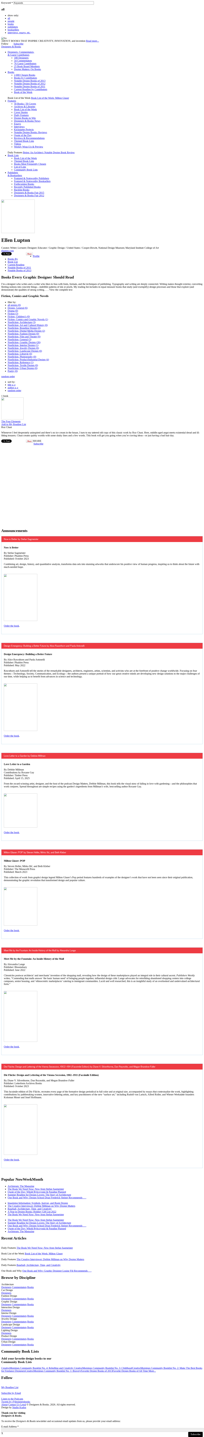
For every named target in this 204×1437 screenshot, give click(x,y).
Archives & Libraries (24, 106)
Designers (6, 1287)
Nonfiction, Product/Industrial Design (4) (28, 359)
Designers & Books (11, 46)
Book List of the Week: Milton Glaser (50, 98)
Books (11, 72)
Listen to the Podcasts (12, 1398)
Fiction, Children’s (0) (19, 316)
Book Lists (13, 155)
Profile (36, 256)
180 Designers (21, 57)
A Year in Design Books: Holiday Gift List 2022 (32, 1211)
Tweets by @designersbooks (15, 1401)
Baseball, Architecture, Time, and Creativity (30, 1208)
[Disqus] (102, 485)
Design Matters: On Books (27, 69)
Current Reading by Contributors (30, 89)
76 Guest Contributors (25, 63)
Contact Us (14, 1404)
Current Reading (16, 264)
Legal (23, 1404)
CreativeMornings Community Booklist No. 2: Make (159, 1368)
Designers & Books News (27, 121)
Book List (13, 261)
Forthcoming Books (24, 184)
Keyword (7, 2)
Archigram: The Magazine (21, 1186)
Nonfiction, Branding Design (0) (24, 328)
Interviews (19, 126)
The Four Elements (11, 421)
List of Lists (20, 166)
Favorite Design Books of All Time (131, 1371)
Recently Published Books (27, 187)
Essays (17, 123)
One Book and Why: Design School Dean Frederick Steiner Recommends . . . (47, 1197)
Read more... (92, 41)
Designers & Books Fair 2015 (29, 192)
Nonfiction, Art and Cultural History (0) (28, 325)
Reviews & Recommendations (29, 138)
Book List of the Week (25, 109)
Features (12, 100)
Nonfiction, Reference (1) (20, 362)
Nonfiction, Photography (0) (22, 356)
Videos (17, 144)
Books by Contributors (25, 78)
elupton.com (7, 250)
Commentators (19, 1287)
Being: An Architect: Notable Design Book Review (49, 152)
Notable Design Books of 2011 (29, 86)
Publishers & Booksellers (15, 174)
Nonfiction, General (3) (19, 339)
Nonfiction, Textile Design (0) (23, 365)
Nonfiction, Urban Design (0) (22, 368)
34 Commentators (23, 60)
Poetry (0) (13, 371)
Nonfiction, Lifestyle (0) (20, 353)
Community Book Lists (26, 169)
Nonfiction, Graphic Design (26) (24, 342)
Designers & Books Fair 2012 (29, 195)
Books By (13, 259)
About (4, 1404)
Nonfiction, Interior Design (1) (23, 345)
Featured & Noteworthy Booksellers (32, 181)
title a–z (11, 384)
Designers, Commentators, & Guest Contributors (21, 53)
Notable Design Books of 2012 (29, 83)
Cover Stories (21, 112)
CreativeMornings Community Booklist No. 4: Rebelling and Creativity (37, 1368)
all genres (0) (14, 305)
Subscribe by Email (11, 1393)
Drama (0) (13, 310)
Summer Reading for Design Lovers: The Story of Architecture (39, 1194)
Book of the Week (23, 92)
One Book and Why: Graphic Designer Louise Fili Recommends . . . (56, 1270)
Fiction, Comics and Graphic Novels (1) (28, 319)
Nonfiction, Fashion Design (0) (23, 333)
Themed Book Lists (24, 141)
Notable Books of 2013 (19, 270)
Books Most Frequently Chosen (30, 164)
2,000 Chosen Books (24, 75)
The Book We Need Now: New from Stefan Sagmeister (36, 1189)
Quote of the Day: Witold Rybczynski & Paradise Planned (37, 1192)
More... (152, 1371)
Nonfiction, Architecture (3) (22, 322)
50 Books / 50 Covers (25, 103)
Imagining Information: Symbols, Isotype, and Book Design (38, 1203)
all (9, 18)
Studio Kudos (19, 1407)
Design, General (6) (18, 308)
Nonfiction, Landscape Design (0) (25, 351)
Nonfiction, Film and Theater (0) (24, 336)
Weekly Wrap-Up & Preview (28, 146)
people (11, 21)
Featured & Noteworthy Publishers (31, 178)
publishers (13, 27)
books (11, 24)
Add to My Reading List (13, 424)
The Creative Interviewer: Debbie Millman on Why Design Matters (41, 1206)
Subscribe (18, 43)
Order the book (11, 625)
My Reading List (9, 1387)
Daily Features (21, 115)
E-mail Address (10, 1426)
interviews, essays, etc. (19, 32)
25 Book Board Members (27, 66)
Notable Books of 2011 (19, 267)
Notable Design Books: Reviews (30, 132)
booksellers (13, 29)
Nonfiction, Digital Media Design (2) (26, 331)
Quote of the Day (23, 135)
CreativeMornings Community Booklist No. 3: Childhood (103, 1368)
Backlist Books (21, 189)
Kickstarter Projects (24, 129)
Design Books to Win (25, 118)
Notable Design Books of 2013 (29, 80)
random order (8, 376)
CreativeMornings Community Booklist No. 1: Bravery (53, 1371)
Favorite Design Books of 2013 (97, 1371)
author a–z (13, 387)
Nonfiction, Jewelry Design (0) (23, 348)
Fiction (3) (13, 313)
